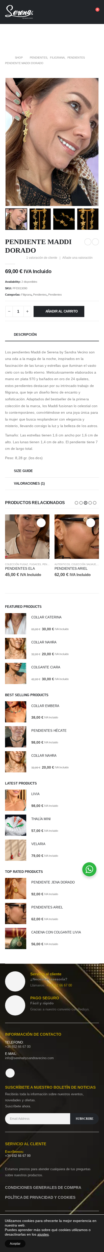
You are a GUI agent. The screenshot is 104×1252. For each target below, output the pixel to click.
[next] (95, 241)
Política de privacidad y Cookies (40, 1197)
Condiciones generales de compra (43, 1187)
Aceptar (15, 1243)
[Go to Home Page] (6, 57)
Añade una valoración (77, 257)
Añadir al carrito (61, 311)
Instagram (10, 1073)
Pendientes (40, 294)
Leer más (90, 522)
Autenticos (12, 564)
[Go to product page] (27, 536)
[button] (67, 12)
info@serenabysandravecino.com (29, 1058)
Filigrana (26, 294)
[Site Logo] (19, 12)
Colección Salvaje (34, 564)
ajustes (43, 1234)
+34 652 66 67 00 (59, 985)
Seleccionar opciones (41, 522)
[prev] (87, 241)
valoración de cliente (41, 257)
